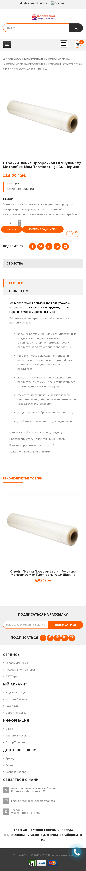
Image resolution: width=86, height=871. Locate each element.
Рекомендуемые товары (23, 478)
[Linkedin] (64, 638)
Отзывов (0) (18, 291)
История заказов (17, 699)
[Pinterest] (71, 638)
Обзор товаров (15, 742)
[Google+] (57, 638)
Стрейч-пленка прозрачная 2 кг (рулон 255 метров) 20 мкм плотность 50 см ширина (43, 573)
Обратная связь (16, 712)
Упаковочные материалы (26, 59)
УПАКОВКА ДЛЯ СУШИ (43, 835)
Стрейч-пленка (59, 59)
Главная (20, 830)
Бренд (10, 758)
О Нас (9, 728)
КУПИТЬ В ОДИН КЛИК (43, 229)
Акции (9, 765)
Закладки (12, 706)
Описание (17, 283)
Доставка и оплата (18, 735)
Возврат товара (16, 772)
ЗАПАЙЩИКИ (69, 835)
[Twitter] (50, 638)
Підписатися (65, 625)
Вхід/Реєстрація (16, 692)
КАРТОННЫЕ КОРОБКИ (44, 830)
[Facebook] (43, 638)
